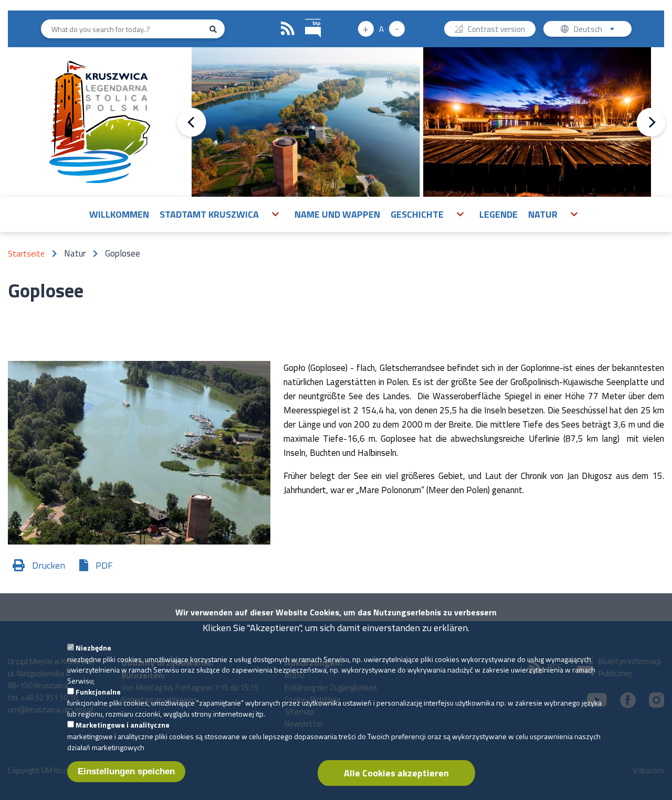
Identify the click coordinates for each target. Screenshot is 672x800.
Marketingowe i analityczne (123, 724)
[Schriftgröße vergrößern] (366, 29)
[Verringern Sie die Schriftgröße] (397, 29)
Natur (543, 214)
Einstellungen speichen (126, 771)
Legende (498, 214)
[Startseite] (99, 122)
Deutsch (600, 30)
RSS (288, 29)
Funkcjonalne (98, 691)
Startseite (26, 254)
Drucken (48, 565)
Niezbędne (93, 647)
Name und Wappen (337, 214)
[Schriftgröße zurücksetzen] (381, 29)
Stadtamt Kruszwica (209, 214)
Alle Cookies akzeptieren (396, 773)
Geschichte (417, 214)
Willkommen (119, 214)
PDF (104, 565)
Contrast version (496, 30)
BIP (313, 28)
